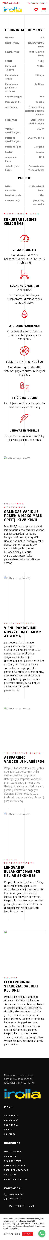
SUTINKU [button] (27, 1234)
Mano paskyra (12, 1151)
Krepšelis (10, 1156)
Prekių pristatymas (16, 1170)
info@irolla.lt (12, 3)
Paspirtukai (11, 1125)
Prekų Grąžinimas (14, 1165)
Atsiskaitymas (13, 1161)
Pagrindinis (11, 1115)
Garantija (10, 1174)
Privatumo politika (15, 1179)
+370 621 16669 (38, 3)
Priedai (8, 1129)
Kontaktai (10, 1134)
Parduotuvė (11, 1120)
